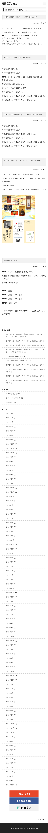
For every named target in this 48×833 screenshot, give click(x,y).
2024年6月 (10, 514)
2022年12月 (10, 588)
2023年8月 (10, 558)
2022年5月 (10, 619)
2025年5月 (10, 470)
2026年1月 (10, 439)
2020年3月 (10, 711)
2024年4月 (10, 523)
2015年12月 (10, 785)
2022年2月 (10, 632)
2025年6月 (10, 466)
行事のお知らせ (11, 394)
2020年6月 (10, 697)
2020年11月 (10, 676)
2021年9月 (10, 645)
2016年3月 (10, 780)
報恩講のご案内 (11, 260)
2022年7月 (10, 610)
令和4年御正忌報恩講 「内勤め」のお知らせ (23, 114)
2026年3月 (10, 431)
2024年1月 (10, 536)
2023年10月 (10, 549)
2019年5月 (10, 750)
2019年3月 (10, 754)
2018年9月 (10, 763)
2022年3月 (10, 627)
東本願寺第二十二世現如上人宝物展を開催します (23, 161)
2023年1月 (10, 584)
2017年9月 (10, 772)
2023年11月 (10, 544)
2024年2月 (10, 531)
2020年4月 (10, 706)
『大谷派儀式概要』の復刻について (18, 361)
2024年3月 (10, 527)
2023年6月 (10, 566)
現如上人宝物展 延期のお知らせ (17, 57)
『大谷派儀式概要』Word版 (16, 356)
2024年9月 (10, 501)
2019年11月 (10, 728)
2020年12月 (10, 671)
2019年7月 (10, 741)
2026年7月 (10, 413)
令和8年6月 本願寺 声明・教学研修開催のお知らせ (25, 365)
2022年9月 (10, 601)
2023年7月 (10, 562)
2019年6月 (10, 745)
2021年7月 (10, 649)
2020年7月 (10, 693)
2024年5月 (10, 518)
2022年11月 (10, 592)
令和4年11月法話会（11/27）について (20, 17)
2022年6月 (10, 614)
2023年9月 (10, 553)
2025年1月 (10, 483)
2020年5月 (10, 702)
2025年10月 (10, 453)
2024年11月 (10, 492)
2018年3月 (10, 767)
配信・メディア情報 (13, 398)
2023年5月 (10, 571)
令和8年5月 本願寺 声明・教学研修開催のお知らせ (25, 376)
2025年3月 (10, 474)
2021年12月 (10, 636)
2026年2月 (10, 435)
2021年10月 (10, 641)
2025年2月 (10, 479)
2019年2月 (10, 759)
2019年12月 (10, 724)
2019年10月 (10, 732)
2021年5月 (10, 654)
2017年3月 (10, 776)
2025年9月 (10, 457)
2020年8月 (10, 689)
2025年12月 (10, 444)
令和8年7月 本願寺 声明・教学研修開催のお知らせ (25, 345)
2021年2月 (10, 667)
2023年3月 (10, 575)
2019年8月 (10, 737)
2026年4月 (10, 426)
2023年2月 (10, 579)
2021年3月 (10, 662)
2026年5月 (10, 422)
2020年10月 (10, 680)
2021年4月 (10, 658)
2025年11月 (10, 448)
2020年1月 (10, 719)
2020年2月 (10, 715)
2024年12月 (10, 488)
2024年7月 (10, 509)
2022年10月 (10, 597)
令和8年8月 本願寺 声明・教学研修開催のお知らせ (25, 341)
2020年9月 (10, 684)
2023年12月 (10, 540)
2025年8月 (10, 461)
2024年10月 (10, 496)
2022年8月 (10, 606)
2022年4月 (10, 623)
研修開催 (9, 402)
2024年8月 (10, 505)
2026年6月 (10, 418)
